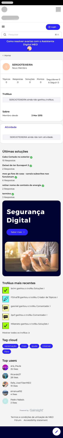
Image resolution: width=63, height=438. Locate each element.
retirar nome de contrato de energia (21, 185)
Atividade (11, 127)
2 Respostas (8, 169)
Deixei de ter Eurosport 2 (15, 165)
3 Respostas (8, 197)
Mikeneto (15, 324)
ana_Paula (16, 366)
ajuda (34, 346)
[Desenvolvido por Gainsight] (31, 411)
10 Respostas (8, 160)
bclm (13, 288)
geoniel (14, 306)
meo (24, 346)
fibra (6, 351)
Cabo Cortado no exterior (15, 157)
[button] (3, 27)
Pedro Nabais (17, 399)
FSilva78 (15, 297)
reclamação (10, 346)
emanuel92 (16, 391)
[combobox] (31, 34)
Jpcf (13, 315)
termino (6, 193)
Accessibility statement (36, 420)
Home (7, 55)
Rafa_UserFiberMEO (21, 383)
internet (46, 346)
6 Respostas (8, 180)
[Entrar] (4, 34)
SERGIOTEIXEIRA (22, 64)
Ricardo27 (16, 374)
